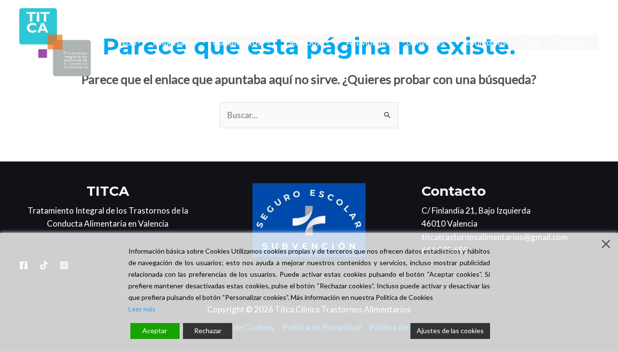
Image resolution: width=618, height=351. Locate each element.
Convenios (425, 42)
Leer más (141, 309)
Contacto (573, 42)
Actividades (368, 42)
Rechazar (208, 330)
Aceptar (154, 330)
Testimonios (483, 42)
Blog (530, 42)
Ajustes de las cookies (450, 330)
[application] (189, 42)
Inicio (127, 42)
